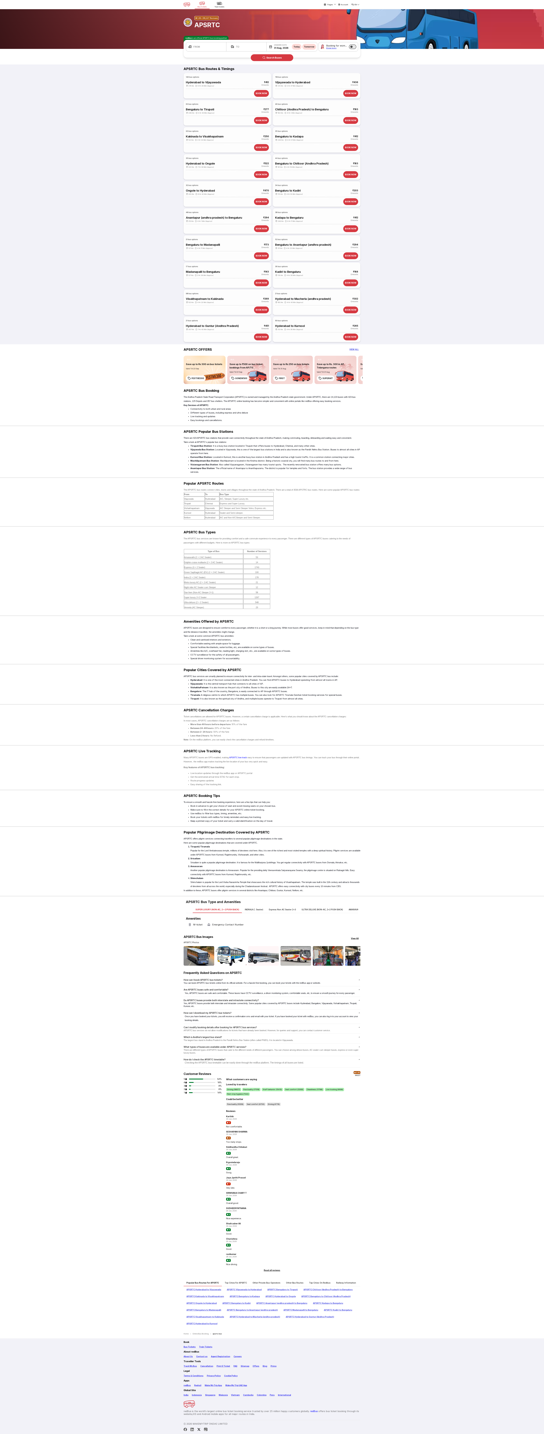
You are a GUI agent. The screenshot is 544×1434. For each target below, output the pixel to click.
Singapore (210, 1395)
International (284, 1395)
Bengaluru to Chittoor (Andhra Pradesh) (302, 163)
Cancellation (206, 1366)
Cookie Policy (231, 1375)
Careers (238, 1356)
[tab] (217, 909)
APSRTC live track (238, 757)
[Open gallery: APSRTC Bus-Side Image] (263, 956)
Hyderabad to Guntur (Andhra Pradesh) (212, 326)
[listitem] (189, 359)
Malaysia (223, 1395)
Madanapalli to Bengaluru (203, 271)
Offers (256, 1366)
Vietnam (235, 1395)
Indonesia (197, 1395)
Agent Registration (220, 1356)
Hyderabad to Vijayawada (203, 82)
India (186, 1395)
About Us (188, 1356)
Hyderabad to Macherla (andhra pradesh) (303, 299)
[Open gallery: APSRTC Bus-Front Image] (199, 956)
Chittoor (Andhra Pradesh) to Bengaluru (302, 109)
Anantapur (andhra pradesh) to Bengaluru (214, 217)
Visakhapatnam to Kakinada (205, 299)
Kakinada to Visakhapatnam (205, 136)
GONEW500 (241, 378)
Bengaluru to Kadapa (289, 136)
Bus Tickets (190, 1347)
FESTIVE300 (198, 378)
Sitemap (245, 1366)
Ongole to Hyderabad (200, 190)
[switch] (352, 46)
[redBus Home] (187, 4)
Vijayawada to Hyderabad (292, 82)
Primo (274, 1366)
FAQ (235, 1366)
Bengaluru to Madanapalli (203, 244)
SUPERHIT (327, 378)
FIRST (282, 378)
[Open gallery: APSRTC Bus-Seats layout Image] (328, 956)
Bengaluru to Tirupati (200, 109)
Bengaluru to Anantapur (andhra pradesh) (303, 244)
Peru (272, 1395)
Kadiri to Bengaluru (288, 271)
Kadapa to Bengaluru (289, 217)
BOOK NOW (261, 93)
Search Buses (274, 57)
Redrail (197, 1385)
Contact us (202, 1356)
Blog (265, 1366)
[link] (205, 370)
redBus (187, 1385)
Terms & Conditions (193, 1375)
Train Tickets (205, 1347)
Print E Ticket (223, 1366)
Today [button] (297, 46)
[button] (206, 46)
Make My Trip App (213, 1385)
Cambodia (248, 1395)
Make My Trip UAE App (236, 1385)
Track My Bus (190, 1366)
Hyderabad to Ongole (200, 163)
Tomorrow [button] (309, 46)
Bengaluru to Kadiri (288, 190)
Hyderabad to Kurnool (290, 326)
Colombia (261, 1395)
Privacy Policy (214, 1375)
